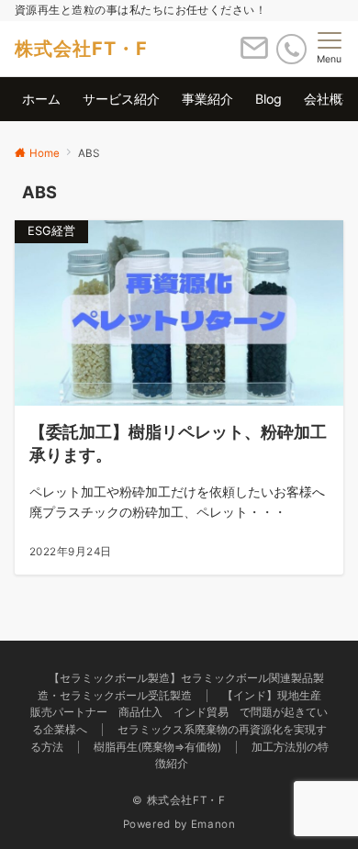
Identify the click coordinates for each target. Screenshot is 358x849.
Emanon (213, 824)
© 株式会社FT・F (178, 800)
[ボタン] (254, 55)
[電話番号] (291, 49)
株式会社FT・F (81, 49)
